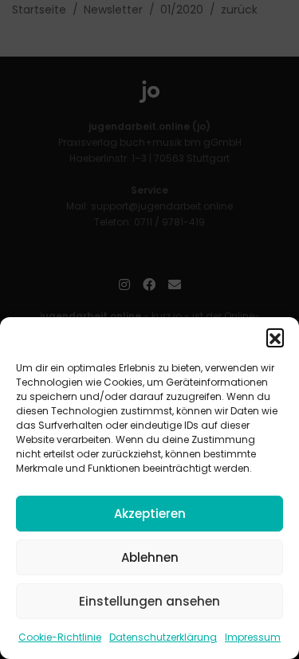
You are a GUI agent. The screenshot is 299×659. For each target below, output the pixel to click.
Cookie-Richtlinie (59, 637)
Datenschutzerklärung (163, 637)
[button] (275, 337)
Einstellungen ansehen (149, 601)
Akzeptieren (150, 513)
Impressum (253, 637)
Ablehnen (150, 557)
